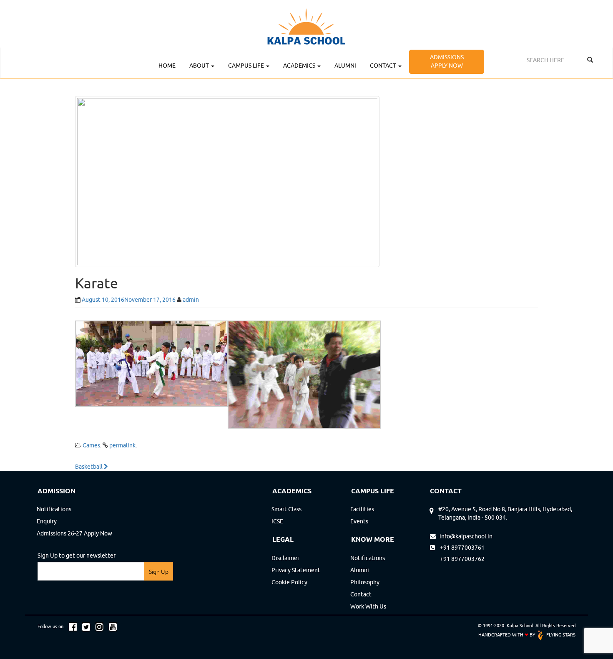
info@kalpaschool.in (464, 536)
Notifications (54, 509)
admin (191, 299)
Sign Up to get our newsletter (77, 555)
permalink (122, 445)
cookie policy (289, 582)
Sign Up (158, 571)
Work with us (368, 606)
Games (91, 445)
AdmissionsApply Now (447, 61)
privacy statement (295, 570)
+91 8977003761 (461, 547)
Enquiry (47, 521)
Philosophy (364, 582)
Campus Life (246, 65)
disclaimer (285, 558)
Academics (300, 65)
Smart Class (286, 509)
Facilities (362, 509)
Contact (383, 65)
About (199, 65)
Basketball (89, 466)
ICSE (277, 521)
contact (361, 594)
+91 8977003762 (457, 558)
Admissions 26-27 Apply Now (74, 533)
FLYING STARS (560, 634)
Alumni (345, 65)
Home (167, 65)
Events (359, 521)
